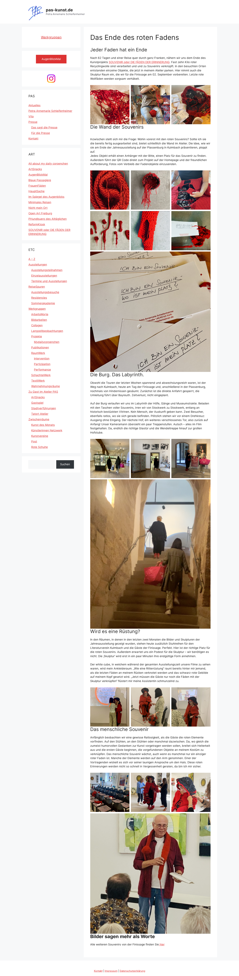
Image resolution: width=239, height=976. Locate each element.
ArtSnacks (35, 169)
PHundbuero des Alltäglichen (47, 219)
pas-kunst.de (59, 9)
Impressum (111, 970)
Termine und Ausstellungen (49, 281)
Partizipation (42, 364)
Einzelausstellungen (44, 275)
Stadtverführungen (43, 408)
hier (162, 944)
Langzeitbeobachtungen (47, 331)
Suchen (65, 464)
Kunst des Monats (43, 425)
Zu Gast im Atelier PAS (43, 391)
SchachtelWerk (41, 375)
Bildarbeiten (39, 319)
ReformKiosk (36, 224)
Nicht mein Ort (37, 207)
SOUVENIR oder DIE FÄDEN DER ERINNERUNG (139, 62)
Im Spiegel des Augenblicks (46, 196)
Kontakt (33, 138)
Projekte (36, 336)
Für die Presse (40, 133)
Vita (31, 116)
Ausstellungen (37, 264)
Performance (42, 369)
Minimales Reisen (39, 202)
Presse (32, 122)
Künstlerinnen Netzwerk (46, 430)
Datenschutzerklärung (132, 970)
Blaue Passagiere (39, 180)
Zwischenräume (38, 419)
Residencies (39, 297)
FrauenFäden (37, 185)
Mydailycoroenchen (46, 342)
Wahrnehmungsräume (45, 386)
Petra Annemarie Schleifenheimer (50, 111)
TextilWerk (38, 380)
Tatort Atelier (39, 413)
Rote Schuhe (39, 447)
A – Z (31, 259)
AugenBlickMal (38, 174)
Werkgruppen (51, 37)
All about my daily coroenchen (48, 163)
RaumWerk (38, 353)
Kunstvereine (39, 436)
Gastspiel (37, 402)
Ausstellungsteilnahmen (46, 270)
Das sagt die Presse (44, 127)
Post (34, 441)
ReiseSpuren (36, 286)
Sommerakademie (43, 303)
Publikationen (40, 347)
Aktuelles (34, 105)
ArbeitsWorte (39, 314)
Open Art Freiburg (40, 213)
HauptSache (36, 191)
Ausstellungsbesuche (45, 292)
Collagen (37, 325)
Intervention (41, 358)
